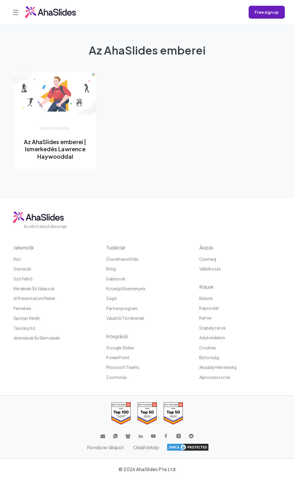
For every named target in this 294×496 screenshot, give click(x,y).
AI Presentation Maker (34, 298)
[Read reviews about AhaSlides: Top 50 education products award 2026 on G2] (147, 413)
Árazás (206, 248)
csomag (207, 258)
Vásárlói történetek (125, 318)
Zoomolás (116, 377)
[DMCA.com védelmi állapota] (188, 447)
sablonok (115, 278)
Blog (111, 268)
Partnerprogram (122, 308)
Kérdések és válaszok (34, 288)
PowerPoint (117, 357)
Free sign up (267, 12)
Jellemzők (23, 248)
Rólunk (206, 298)
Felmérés (22, 308)
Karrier (205, 317)
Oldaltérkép (146, 447)
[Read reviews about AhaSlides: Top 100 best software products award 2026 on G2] (121, 413)
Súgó (111, 298)
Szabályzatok (212, 327)
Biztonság (209, 357)
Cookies (207, 347)
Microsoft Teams (122, 367)
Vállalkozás (210, 268)
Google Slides (120, 347)
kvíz (17, 258)
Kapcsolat (209, 308)
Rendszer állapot (105, 447)
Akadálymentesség (218, 367)
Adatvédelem (212, 337)
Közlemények (54, 128)
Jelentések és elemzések (36, 337)
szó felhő (22, 278)
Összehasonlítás (122, 258)
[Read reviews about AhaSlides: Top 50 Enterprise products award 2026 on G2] (173, 413)
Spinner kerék (26, 318)
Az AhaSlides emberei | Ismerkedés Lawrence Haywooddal (55, 149)
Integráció (117, 336)
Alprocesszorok (215, 377)
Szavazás (22, 268)
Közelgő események (125, 288)
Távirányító (24, 328)
